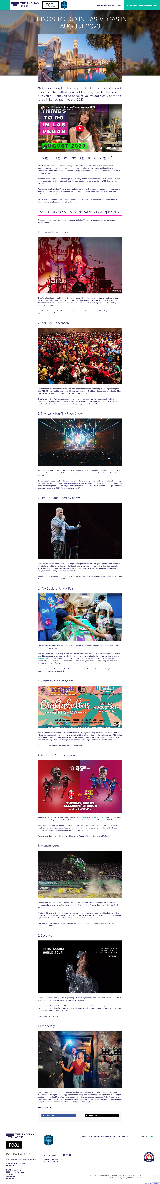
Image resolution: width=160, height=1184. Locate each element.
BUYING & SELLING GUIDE (111, 1136)
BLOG (125, 1136)
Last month (80, 817)
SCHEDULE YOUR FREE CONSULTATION (143, 5)
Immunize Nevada (45, 658)
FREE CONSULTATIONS (91, 1136)
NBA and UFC (98, 817)
